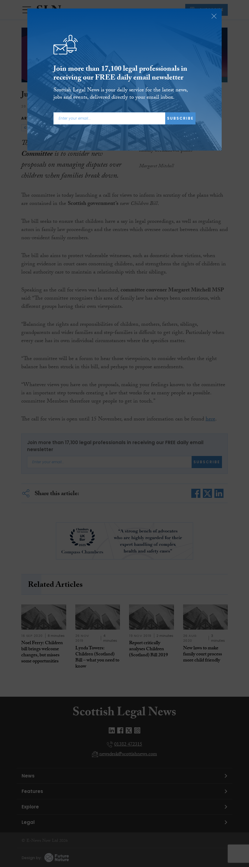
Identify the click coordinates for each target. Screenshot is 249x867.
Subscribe (180, 118)
